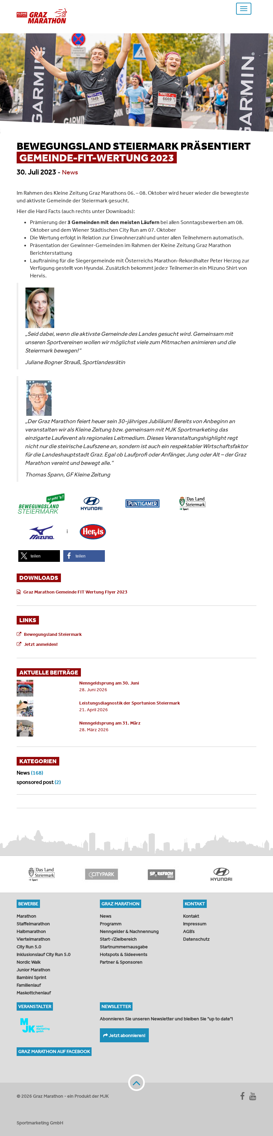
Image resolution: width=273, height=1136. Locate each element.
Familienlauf (29, 985)
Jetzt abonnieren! (126, 1035)
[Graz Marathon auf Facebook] (242, 1096)
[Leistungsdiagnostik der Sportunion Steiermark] (43, 708)
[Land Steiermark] (25, 874)
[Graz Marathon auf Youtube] (252, 1096)
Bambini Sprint (31, 977)
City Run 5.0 (29, 947)
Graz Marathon (42, 15)
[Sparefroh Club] (145, 874)
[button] (39, 556)
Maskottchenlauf (34, 993)
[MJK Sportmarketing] (53, 1025)
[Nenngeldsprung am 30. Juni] (43, 688)
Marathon (26, 916)
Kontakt (191, 916)
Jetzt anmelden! (41, 644)
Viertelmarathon (33, 939)
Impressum (194, 924)
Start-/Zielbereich (118, 939)
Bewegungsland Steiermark (53, 634)
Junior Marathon (33, 970)
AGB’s (189, 931)
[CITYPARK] (85, 874)
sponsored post (35, 782)
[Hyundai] (205, 874)
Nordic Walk (29, 962)
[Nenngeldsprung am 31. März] (43, 728)
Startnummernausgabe (124, 947)
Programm (111, 924)
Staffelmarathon (33, 924)
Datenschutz (196, 939)
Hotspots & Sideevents (123, 954)
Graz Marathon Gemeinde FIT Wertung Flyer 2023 (75, 592)
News (70, 172)
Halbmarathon (31, 931)
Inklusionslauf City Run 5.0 (44, 954)
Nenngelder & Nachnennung (129, 931)
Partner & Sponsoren (121, 962)
